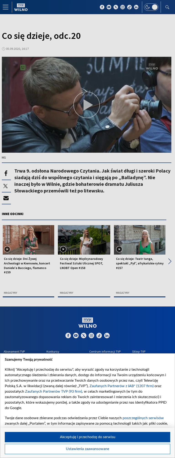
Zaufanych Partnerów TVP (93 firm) (53, 391)
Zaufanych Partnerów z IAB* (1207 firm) (122, 386)
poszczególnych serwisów (143, 418)
